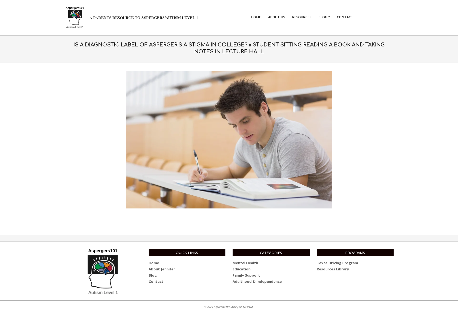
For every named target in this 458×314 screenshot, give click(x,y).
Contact (156, 281)
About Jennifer (162, 269)
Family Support (246, 275)
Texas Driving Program (337, 262)
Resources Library (333, 269)
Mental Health (245, 262)
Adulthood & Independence (257, 281)
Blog (153, 275)
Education (241, 269)
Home (154, 262)
